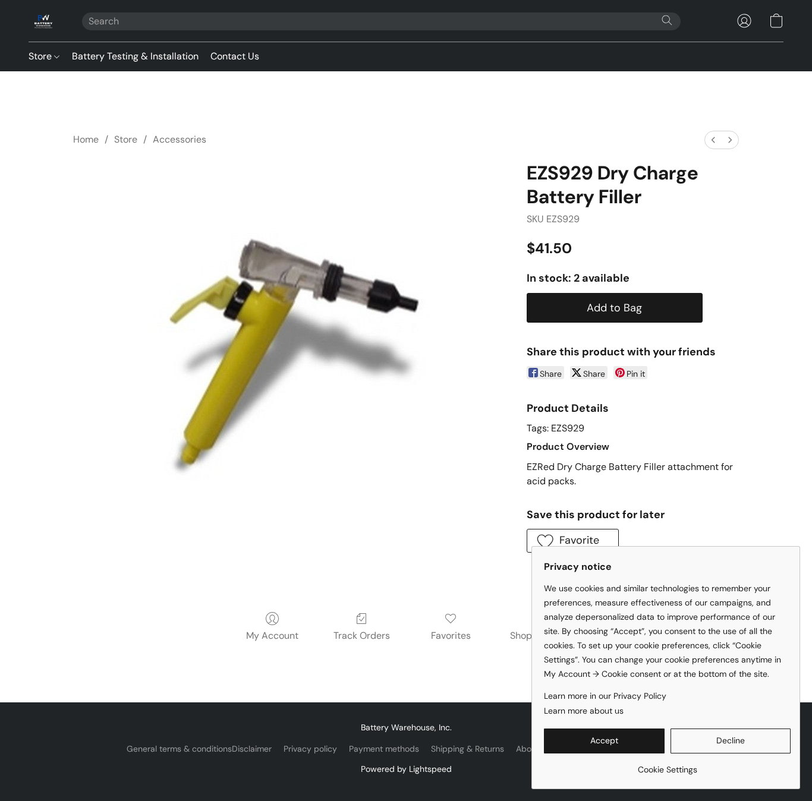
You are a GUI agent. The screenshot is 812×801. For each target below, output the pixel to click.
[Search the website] (667, 20)
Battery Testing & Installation (135, 56)
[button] (43, 21)
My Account (272, 635)
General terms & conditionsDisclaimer (199, 748)
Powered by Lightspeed (406, 769)
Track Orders (361, 635)
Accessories (179, 139)
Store (41, 56)
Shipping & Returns (467, 748)
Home (86, 139)
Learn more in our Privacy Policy (605, 695)
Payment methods (384, 748)
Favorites (451, 635)
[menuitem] (713, 140)
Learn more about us (584, 710)
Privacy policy (310, 748)
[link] (667, 765)
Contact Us (234, 56)
